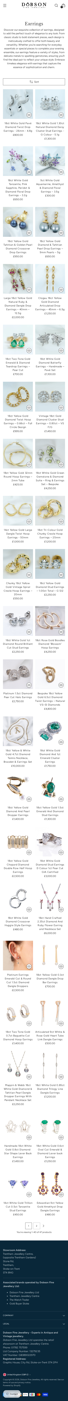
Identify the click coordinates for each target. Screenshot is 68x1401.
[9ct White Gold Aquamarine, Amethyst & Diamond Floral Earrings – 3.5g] (50, 161)
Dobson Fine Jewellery (30, 1379)
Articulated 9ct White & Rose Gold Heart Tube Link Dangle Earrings (50, 1035)
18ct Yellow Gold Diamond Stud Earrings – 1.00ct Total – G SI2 (50, 587)
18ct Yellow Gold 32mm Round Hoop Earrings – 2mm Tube (18, 476)
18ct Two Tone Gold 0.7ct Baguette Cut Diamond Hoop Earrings (18, 1035)
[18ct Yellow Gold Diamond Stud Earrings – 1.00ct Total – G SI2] (50, 564)
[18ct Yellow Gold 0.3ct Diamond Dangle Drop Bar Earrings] (50, 956)
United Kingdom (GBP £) (17, 1374)
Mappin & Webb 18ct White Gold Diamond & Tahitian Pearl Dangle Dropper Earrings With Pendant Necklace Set (18, 1093)
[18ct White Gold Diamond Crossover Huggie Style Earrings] (18, 899)
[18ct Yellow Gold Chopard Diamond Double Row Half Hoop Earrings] (18, 841)
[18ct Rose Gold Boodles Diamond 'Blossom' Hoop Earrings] (50, 621)
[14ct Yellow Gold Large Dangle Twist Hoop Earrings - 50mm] (18, 511)
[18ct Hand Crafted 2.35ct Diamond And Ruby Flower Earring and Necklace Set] (50, 899)
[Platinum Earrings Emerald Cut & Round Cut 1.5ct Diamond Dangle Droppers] (18, 956)
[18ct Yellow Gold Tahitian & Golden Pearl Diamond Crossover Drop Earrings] (18, 222)
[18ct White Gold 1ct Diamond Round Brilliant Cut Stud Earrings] (18, 621)
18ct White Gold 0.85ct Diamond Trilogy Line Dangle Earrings (50, 1089)
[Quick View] (29, 115)
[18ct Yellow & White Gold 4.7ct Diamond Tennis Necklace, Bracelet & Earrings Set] (18, 731)
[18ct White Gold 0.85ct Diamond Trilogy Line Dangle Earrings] (50, 1066)
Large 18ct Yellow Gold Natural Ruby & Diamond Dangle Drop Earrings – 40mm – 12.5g (18, 306)
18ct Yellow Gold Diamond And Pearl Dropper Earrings (18, 811)
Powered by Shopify (11, 1385)
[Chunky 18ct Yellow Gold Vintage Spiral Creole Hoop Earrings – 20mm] (18, 564)
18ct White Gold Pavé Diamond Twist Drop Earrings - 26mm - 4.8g (18, 127)
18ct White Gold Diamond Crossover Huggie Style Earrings (18, 921)
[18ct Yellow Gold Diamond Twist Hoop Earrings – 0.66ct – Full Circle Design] (18, 397)
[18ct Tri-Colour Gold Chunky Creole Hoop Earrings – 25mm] (50, 511)
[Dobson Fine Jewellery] (34, 5)
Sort (36, 81)
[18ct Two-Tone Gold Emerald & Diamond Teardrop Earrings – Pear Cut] (18, 340)
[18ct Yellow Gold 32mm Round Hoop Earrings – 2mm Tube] (18, 454)
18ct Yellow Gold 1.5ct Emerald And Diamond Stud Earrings (50, 811)
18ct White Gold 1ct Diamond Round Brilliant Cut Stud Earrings (18, 644)
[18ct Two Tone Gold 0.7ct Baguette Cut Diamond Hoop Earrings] (18, 1012)
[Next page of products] (43, 1226)
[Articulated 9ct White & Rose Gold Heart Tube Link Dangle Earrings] (50, 1012)
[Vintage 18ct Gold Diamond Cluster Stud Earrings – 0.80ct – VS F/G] (50, 397)
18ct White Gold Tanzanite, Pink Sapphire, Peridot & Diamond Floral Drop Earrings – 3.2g (18, 188)
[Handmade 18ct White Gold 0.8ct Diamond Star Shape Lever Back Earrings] (18, 1127)
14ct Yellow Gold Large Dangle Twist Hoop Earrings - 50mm (18, 533)
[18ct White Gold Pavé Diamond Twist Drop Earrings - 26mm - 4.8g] (18, 104)
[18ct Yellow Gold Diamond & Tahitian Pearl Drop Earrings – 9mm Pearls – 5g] (50, 222)
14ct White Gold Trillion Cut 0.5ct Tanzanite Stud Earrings (18, 1206)
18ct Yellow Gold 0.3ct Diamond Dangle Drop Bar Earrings (50, 978)
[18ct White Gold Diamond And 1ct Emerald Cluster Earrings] (50, 731)
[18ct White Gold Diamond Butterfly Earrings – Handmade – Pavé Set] (50, 340)
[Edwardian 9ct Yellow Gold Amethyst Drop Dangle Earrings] (50, 1184)
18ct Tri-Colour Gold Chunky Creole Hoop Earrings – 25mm (50, 533)
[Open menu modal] (4, 5)
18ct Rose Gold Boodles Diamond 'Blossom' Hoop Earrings (50, 644)
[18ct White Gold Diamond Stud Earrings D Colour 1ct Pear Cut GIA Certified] (50, 841)
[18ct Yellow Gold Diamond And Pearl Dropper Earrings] (18, 788)
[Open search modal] (56, 5)
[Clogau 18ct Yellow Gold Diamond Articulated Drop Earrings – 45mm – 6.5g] (50, 279)
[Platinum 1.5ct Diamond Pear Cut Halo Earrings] (18, 674)
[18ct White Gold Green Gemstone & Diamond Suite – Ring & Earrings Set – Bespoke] (50, 454)
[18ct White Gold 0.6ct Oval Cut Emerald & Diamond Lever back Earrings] (50, 1127)
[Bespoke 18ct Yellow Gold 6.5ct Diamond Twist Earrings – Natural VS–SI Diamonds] (50, 674)
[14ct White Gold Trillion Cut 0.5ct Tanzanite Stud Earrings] (18, 1184)
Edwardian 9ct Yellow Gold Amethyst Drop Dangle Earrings (50, 1206)
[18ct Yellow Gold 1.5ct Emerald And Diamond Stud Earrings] (50, 788)
